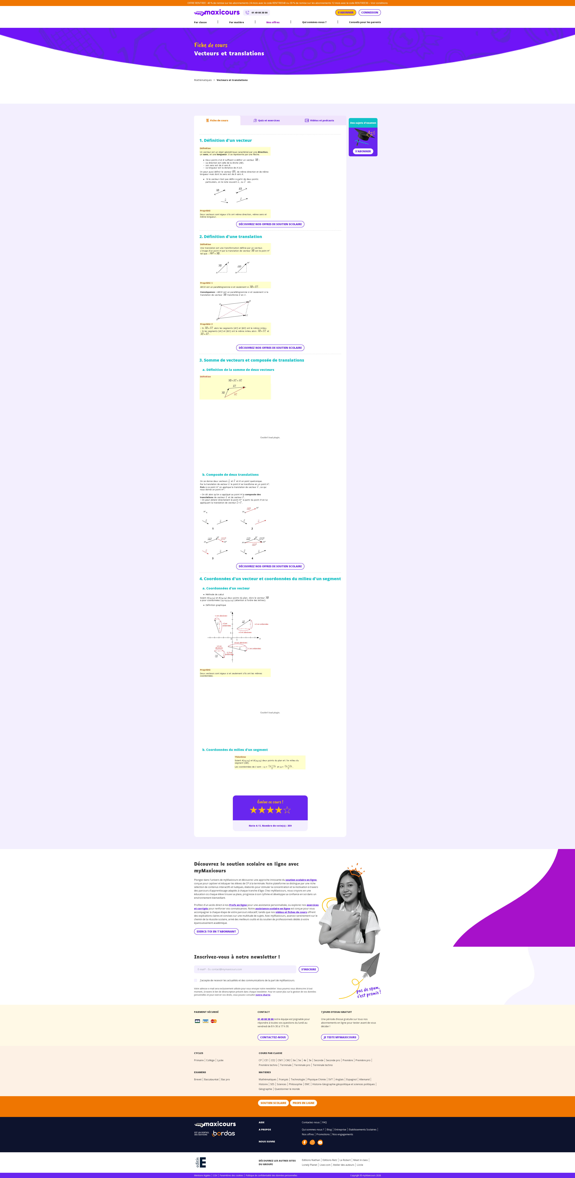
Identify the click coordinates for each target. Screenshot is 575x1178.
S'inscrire (308, 969)
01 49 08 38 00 (266, 1019)
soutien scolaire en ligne (301, 879)
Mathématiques (203, 80)
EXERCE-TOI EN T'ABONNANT (216, 931)
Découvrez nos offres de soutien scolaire (270, 224)
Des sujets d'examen (363, 122)
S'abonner (363, 151)
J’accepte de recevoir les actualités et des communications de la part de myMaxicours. (247, 980)
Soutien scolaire (273, 1103)
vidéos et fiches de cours (291, 912)
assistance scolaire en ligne (272, 908)
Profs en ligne (238, 905)
